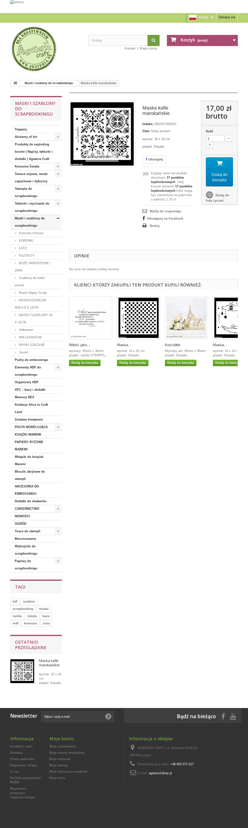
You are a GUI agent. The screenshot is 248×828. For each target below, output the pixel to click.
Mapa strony (148, 48)
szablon (29, 601)
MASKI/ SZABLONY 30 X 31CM (33, 318)
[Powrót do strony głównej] (15, 83)
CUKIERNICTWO (27, 508)
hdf (15, 601)
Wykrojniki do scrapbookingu (26, 549)
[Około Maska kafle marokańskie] (22, 671)
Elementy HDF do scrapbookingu (28, 371)
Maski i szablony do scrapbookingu (49, 83)
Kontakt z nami (21, 746)
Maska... (124, 345)
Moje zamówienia (62, 746)
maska (43, 609)
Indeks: (147, 124)
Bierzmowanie (25, 539)
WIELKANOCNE (30, 337)
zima (46, 623)
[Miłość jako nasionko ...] (90, 317)
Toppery (21, 129)
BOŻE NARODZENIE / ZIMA (33, 266)
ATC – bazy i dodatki (30, 389)
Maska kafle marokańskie (49, 663)
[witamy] (124, 6)
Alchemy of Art (26, 137)
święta (32, 616)
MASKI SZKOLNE (31, 345)
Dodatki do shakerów (30, 501)
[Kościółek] (186, 317)
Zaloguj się (226, 17)
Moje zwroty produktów (67, 753)
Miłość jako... (79, 345)
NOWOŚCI (22, 516)
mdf (15, 623)
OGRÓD (20, 523)
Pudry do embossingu (31, 360)
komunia (30, 623)
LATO (22, 248)
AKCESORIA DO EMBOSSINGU (27, 490)
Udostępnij (155, 159)
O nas (14, 771)
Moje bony (57, 778)
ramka (17, 616)
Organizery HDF (27, 382)
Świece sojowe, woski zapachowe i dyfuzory (31, 177)
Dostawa (16, 753)
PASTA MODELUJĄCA (31, 427)
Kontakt (130, 48)
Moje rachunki (60, 759)
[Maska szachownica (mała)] (138, 317)
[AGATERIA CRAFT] (45, 49)
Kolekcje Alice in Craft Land (31, 408)
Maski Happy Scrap (32, 293)
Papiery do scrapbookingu (26, 564)
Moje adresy (58, 765)
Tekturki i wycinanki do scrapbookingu (32, 207)
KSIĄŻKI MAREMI (28, 434)
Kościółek (172, 345)
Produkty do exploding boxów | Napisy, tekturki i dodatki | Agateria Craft (34, 152)
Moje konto (61, 738)
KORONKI (25, 240)
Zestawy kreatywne (29, 419)
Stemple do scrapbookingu (26, 192)
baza (45, 616)
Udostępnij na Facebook (165, 218)
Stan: (146, 131)
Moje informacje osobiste (68, 771)
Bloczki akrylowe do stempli (30, 475)
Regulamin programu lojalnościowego (22, 793)
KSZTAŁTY (26, 255)
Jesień (23, 352)
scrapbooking (23, 609)
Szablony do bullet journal (30, 281)
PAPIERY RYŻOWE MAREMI (29, 445)
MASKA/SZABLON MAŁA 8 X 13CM (30, 303)
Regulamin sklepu (23, 765)
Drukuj (155, 226)
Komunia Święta (27, 166)
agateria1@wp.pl (160, 773)
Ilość (209, 131)
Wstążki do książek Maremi (29, 460)
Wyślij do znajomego (165, 211)
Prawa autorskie (22, 759)
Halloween (25, 330)
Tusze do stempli (27, 531)
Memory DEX (24, 397)
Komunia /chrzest (31, 233)
